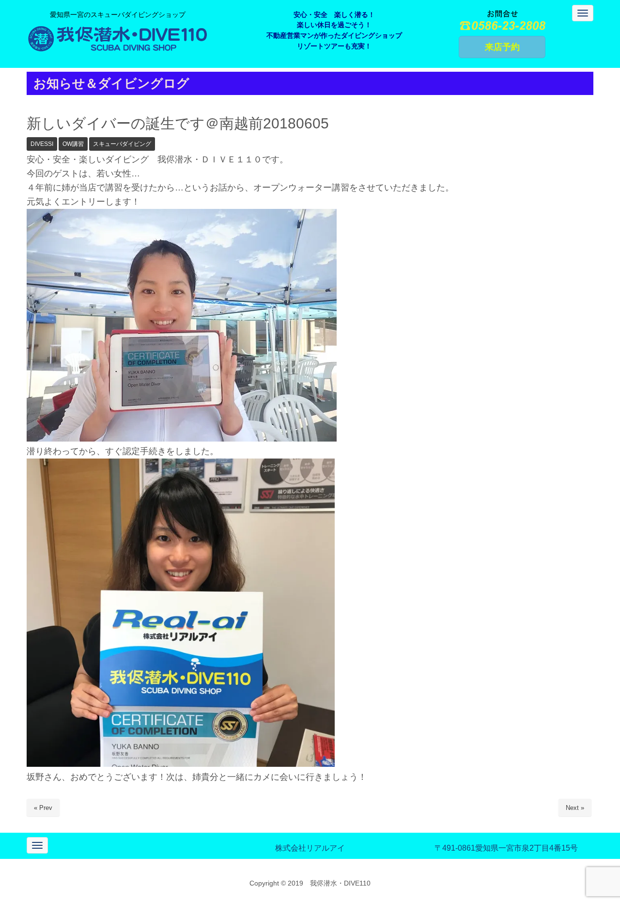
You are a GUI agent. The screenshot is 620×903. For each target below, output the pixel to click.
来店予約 (502, 47)
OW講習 (73, 144)
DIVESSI (42, 144)
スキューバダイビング (122, 144)
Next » (575, 807)
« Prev (43, 807)
